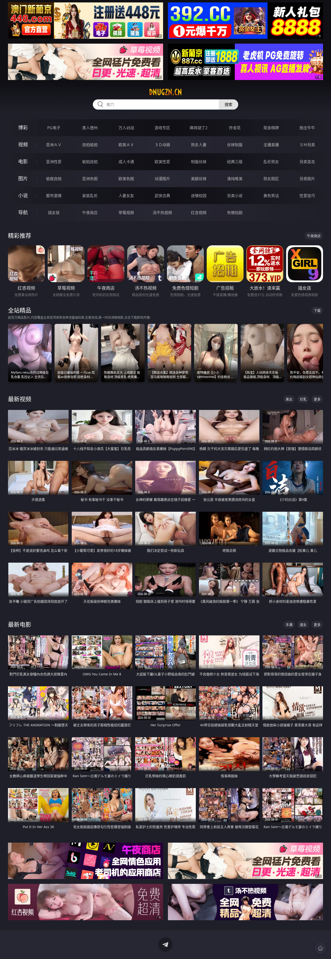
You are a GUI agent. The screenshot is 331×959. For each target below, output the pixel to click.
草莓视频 (126, 212)
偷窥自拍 (54, 178)
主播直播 (271, 144)
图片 (23, 178)
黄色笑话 (271, 195)
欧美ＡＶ (126, 144)
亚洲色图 (90, 178)
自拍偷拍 (90, 144)
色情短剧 (235, 212)
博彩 (23, 127)
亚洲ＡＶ (54, 144)
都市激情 (54, 195)
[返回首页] (320, 948)
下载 (317, 310)
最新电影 (19, 624)
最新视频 (19, 399)
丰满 (289, 624)
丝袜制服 (235, 144)
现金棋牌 (271, 127)
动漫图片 (162, 178)
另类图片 (307, 178)
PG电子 (53, 127)
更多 (317, 399)
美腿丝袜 (198, 178)
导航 (23, 212)
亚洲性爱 (54, 161)
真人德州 (90, 127)
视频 (23, 144)
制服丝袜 (198, 161)
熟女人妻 (198, 144)
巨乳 (303, 399)
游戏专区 (162, 127)
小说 (23, 195)
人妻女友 (126, 195)
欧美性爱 (162, 161)
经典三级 (235, 161)
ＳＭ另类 (307, 144)
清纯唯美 (235, 178)
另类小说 (235, 195)
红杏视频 (198, 212)
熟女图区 (271, 178)
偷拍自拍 (90, 161)
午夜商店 (90, 212)
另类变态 (307, 161)
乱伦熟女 (271, 161)
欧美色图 (126, 178)
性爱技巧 (307, 195)
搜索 (228, 104)
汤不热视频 (162, 212)
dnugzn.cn (165, 92)
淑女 (303, 624)
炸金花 (235, 127)
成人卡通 (126, 161)
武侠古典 (162, 195)
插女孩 (54, 212)
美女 (289, 399)
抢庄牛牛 (307, 127)
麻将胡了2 (198, 127)
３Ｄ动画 (162, 144)
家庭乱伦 (90, 195)
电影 (23, 161)
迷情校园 (198, 195)
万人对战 (126, 127)
